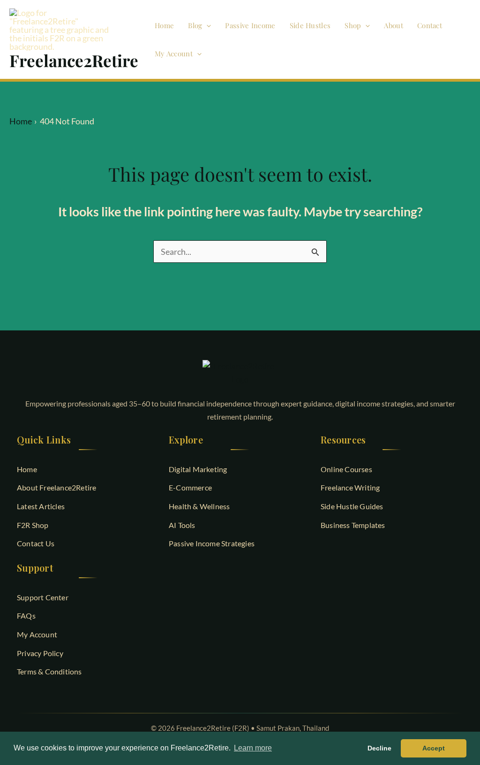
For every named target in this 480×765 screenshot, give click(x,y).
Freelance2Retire (73, 60)
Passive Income (250, 25)
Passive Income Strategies (212, 543)
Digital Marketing (198, 469)
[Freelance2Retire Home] (240, 373)
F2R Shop (33, 524)
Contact (429, 25)
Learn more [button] (253, 748)
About (393, 25)
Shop (353, 25)
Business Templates (353, 524)
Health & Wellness (199, 506)
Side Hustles (310, 25)
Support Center (42, 597)
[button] (206, 25)
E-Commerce (190, 487)
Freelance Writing (350, 487)
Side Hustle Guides (352, 506)
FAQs (26, 615)
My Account (174, 53)
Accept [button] (433, 748)
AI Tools (182, 524)
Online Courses (346, 469)
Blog (195, 25)
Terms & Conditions (49, 671)
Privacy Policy (40, 653)
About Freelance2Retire (56, 487)
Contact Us (35, 543)
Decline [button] (379, 748)
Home (164, 25)
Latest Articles (41, 506)
